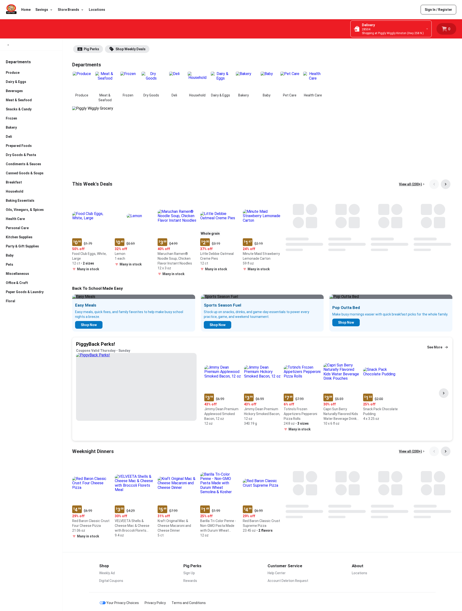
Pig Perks (91, 49)
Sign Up (189, 573)
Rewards (190, 581)
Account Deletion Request (288, 581)
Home (26, 10)
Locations (97, 10)
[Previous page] (434, 184)
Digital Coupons (111, 581)
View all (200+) (410, 184)
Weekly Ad (107, 573)
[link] (438, 9)
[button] (91, 235)
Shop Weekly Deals (131, 49)
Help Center (277, 573)
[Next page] (445, 184)
